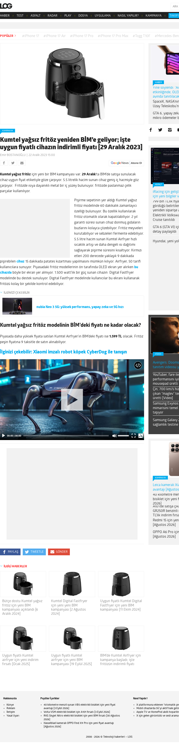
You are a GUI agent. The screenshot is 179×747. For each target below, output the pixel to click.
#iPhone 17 (30, 36)
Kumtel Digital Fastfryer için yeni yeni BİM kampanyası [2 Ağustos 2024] (69, 608)
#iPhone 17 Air (54, 36)
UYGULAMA (103, 15)
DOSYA (83, 15)
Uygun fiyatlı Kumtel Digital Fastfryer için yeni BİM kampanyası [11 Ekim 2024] (121, 605)
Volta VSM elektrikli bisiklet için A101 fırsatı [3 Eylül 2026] (77, 712)
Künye (10, 705)
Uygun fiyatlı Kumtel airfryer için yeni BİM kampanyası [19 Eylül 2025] (71, 660)
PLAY (67, 15)
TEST (20, 15)
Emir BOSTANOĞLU (13, 155)
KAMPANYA (154, 15)
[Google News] (126, 163)
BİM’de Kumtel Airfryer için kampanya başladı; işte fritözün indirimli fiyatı (120, 660)
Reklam (11, 708)
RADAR (52, 15)
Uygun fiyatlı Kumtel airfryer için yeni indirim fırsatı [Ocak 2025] (20, 660)
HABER (5, 15)
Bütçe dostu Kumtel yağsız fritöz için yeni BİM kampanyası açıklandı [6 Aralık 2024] (22, 608)
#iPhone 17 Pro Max (113, 36)
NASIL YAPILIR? (128, 15)
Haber (158, 82)
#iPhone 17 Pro (81, 36)
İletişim (11, 712)
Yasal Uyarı (13, 716)
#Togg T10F (141, 36)
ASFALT (36, 15)
